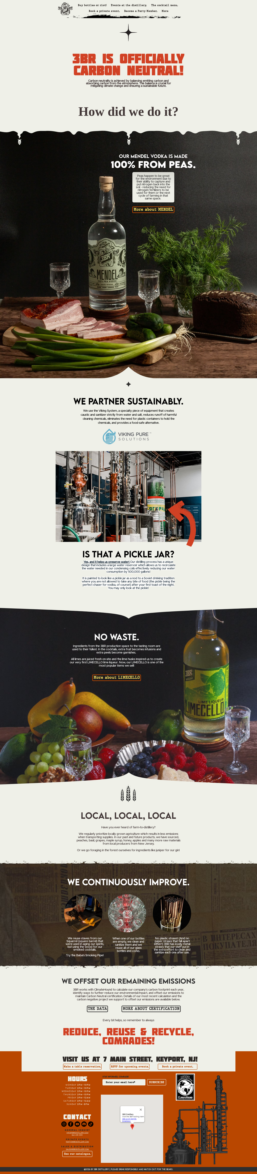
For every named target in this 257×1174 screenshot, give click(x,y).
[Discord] (84, 1124)
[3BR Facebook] (70, 1124)
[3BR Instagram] (64, 1124)
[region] (165, 901)
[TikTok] (90, 1124)
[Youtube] (77, 1124)
